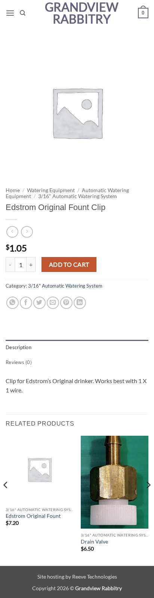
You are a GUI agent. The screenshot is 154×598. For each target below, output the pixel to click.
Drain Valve (94, 542)
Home (13, 190)
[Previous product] (27, 232)
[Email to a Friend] (53, 303)
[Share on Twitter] (39, 303)
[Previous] (5, 500)
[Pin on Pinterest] (66, 303)
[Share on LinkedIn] (80, 303)
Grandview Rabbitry (81, 13)
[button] (10, 13)
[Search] (22, 13)
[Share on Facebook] (26, 303)
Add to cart (69, 264)
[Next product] (12, 232)
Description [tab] (18, 347)
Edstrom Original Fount (33, 516)
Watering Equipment (51, 190)
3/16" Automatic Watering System (77, 196)
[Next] (148, 500)
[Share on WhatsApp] (12, 303)
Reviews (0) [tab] (19, 362)
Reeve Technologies (94, 576)
